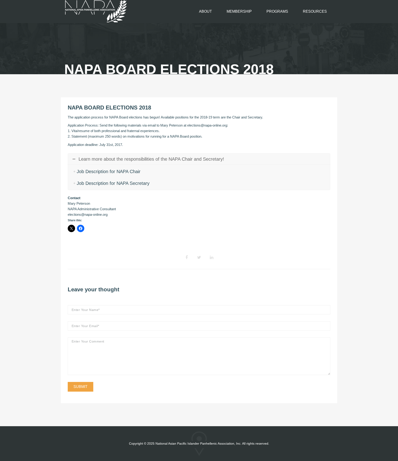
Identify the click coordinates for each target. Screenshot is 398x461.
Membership (239, 11)
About (205, 11)
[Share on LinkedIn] (211, 257)
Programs (277, 11)
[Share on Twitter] (199, 257)
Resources (315, 11)
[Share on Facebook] (186, 257)
